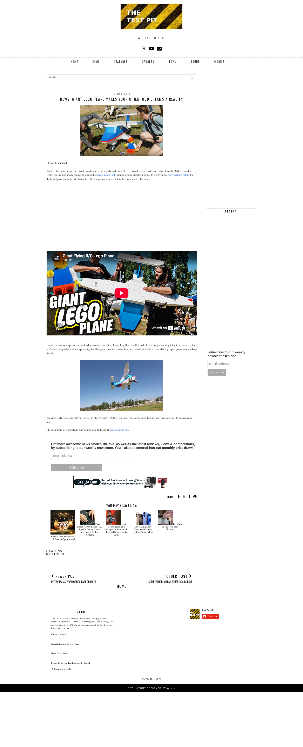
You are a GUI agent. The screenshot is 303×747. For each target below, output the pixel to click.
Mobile (219, 61)
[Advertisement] (122, 214)
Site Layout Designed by (151, 688)
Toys (172, 61)
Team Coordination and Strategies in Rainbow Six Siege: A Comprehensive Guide (116, 529)
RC (62, 554)
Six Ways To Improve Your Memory (172, 526)
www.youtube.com (119, 429)
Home (74, 61)
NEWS (96, 61)
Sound (195, 61)
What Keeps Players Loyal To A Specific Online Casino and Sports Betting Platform (89, 529)
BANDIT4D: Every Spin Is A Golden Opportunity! (63, 537)
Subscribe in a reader (62, 669)
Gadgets (148, 61)
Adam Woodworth (106, 174)
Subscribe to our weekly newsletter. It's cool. (226, 354)
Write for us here (59, 653)
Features (121, 61)
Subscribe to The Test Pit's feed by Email (70, 663)
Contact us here (58, 634)
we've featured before (178, 174)
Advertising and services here (65, 644)
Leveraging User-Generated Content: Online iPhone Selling (143, 529)
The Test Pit (155, 678)
